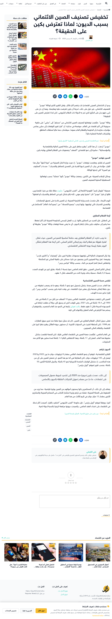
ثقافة (20, 3)
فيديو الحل (28, 3)
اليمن (85, 3)
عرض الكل (6, 537)
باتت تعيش (75, 306)
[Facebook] (81, 96)
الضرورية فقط (27, 611)
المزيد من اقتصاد (102, 537)
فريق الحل (64, 594)
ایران (79, 3)
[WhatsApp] (71, 96)
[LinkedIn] (60, 96)
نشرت (59, 190)
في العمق (53, 3)
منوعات (11, 3)
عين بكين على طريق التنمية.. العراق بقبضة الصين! (82, 413)
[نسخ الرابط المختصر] (55, 96)
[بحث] (106, 3)
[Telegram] (65, 96)
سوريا (91, 3)
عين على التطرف (42, 3)
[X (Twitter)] (76, 96)
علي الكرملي (91, 451)
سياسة (73, 3)
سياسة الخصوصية (97, 615)
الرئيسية (98, 3)
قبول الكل (41, 611)
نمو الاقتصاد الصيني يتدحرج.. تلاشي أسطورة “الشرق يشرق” (78, 140)
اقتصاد (63, 3)
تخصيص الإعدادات (10, 611)
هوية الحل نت (63, 590)
